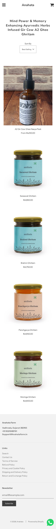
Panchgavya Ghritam (28, 330)
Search (5, 453)
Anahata (28, 5)
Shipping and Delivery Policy (14, 472)
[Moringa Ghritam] (28, 368)
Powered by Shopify (36, 521)
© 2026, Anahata (16, 521)
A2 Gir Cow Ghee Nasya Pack (28, 129)
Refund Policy (8, 464)
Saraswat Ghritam (28, 196)
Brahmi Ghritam (28, 263)
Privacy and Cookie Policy (13, 468)
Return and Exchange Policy (14, 476)
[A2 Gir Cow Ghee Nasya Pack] (28, 95)
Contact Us (7, 457)
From (28, 133)
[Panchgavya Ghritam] (28, 301)
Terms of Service (10, 461)
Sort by (28, 43)
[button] (28, 49)
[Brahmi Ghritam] (28, 234)
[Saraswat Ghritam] (28, 167)
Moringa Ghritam (28, 397)
